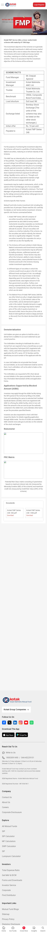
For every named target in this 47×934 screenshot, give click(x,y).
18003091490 (12, 757)
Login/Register (39, 5)
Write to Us (10, 752)
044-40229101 (27, 757)
